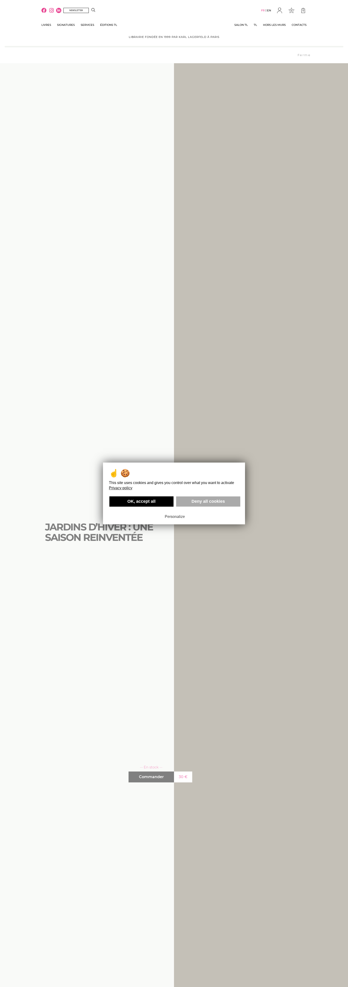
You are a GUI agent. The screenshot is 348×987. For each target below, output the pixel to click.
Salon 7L (241, 25)
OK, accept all (141, 501)
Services (87, 25)
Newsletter (76, 10)
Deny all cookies (208, 501)
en (269, 10)
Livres (46, 25)
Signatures (66, 25)
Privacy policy (120, 488)
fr (263, 10)
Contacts (299, 25)
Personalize (175, 517)
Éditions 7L (108, 25)
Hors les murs (274, 25)
